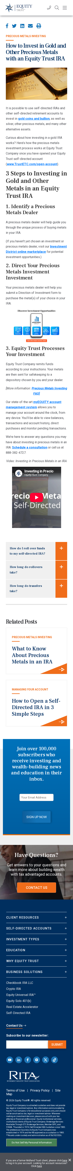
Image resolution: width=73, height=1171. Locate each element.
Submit (57, 1044)
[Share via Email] (30, 26)
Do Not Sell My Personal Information (32, 1142)
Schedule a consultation (29, 447)
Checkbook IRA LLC (19, 983)
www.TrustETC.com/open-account (32, 164)
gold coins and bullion (34, 118)
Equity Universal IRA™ (21, 995)
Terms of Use (15, 1090)
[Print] (38, 26)
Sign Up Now (36, 817)
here (64, 1160)
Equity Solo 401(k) (18, 1001)
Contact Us (36, 888)
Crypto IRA (13, 989)
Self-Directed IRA (18, 1013)
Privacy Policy (40, 1090)
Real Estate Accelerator (22, 1007)
